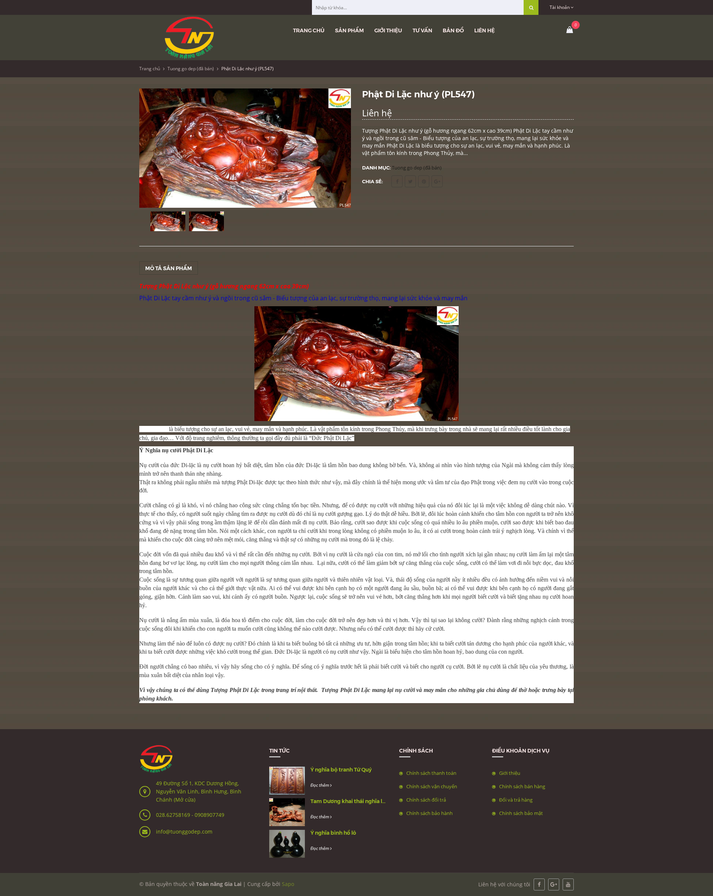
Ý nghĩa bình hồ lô (333, 832)
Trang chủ (309, 30)
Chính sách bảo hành (429, 813)
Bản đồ (453, 30)
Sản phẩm (349, 30)
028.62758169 (174, 814)
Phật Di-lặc (250, 482)
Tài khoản (560, 7)
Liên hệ (484, 30)
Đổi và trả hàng (516, 799)
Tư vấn (422, 30)
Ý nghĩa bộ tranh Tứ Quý (341, 769)
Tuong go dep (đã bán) (190, 68)
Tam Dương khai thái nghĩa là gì (350, 801)
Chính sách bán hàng (522, 786)
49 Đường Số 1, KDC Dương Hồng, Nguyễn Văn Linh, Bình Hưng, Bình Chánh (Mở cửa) (198, 791)
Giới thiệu (388, 30)
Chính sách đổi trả (426, 799)
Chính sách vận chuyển (431, 786)
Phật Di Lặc (154, 298)
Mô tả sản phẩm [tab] (168, 268)
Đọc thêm (320, 785)
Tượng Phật (337, 690)
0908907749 (209, 814)
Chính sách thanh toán (431, 773)
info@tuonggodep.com (184, 831)
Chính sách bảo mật (521, 813)
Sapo (288, 883)
